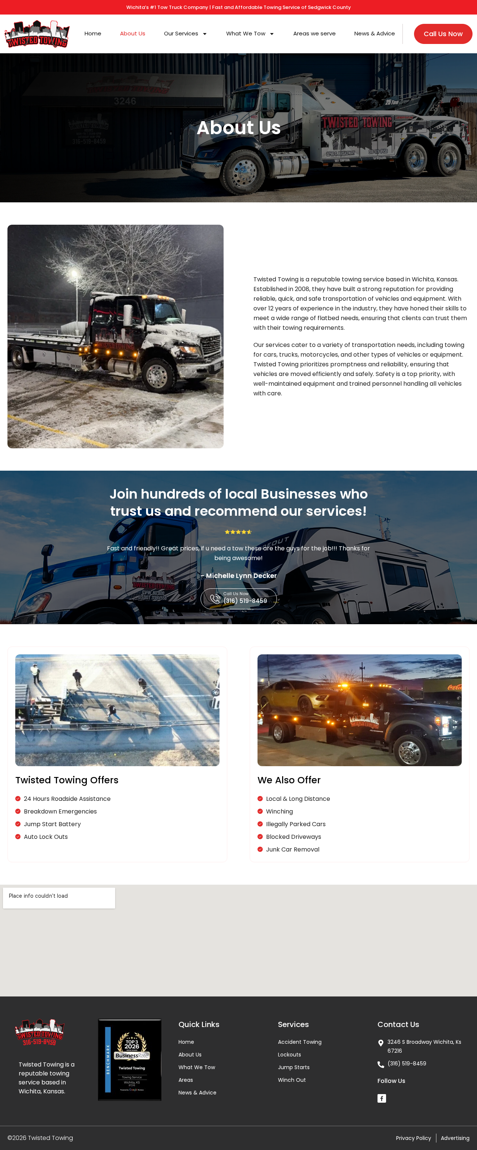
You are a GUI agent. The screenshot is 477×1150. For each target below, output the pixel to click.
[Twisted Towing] (382, 1098)
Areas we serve (314, 33)
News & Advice (374, 33)
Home (93, 33)
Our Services (181, 33)
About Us (132, 33)
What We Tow (245, 33)
